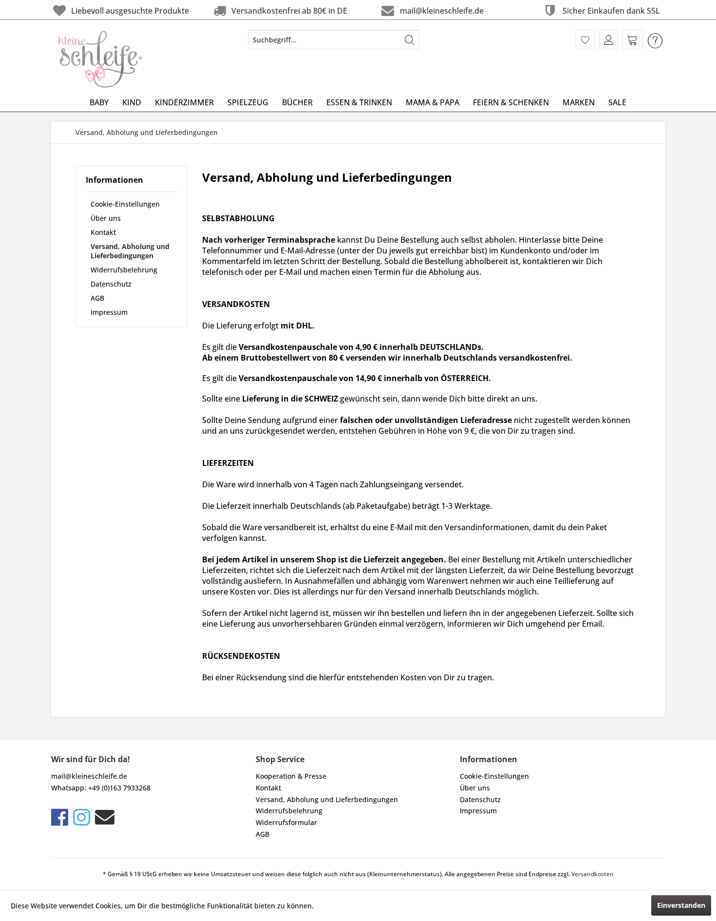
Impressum (109, 312)
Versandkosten (592, 874)
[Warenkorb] (632, 39)
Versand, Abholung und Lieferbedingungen (130, 251)
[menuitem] (334, 39)
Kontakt (103, 232)
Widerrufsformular (286, 822)
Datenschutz (111, 283)
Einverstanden (681, 905)
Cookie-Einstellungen (125, 204)
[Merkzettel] (585, 39)
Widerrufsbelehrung (124, 269)
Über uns (106, 218)
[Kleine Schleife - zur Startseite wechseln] (101, 59)
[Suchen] (409, 39)
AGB (97, 298)
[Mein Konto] (608, 39)
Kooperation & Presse (291, 776)
